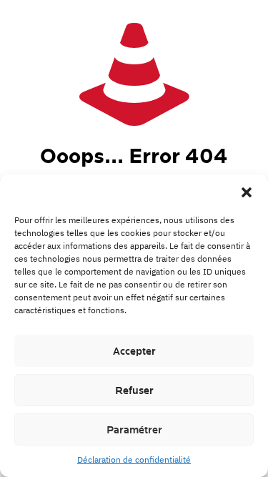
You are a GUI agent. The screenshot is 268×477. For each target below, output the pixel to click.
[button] (246, 192)
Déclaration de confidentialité (134, 459)
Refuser (134, 390)
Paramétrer (134, 429)
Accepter (134, 351)
